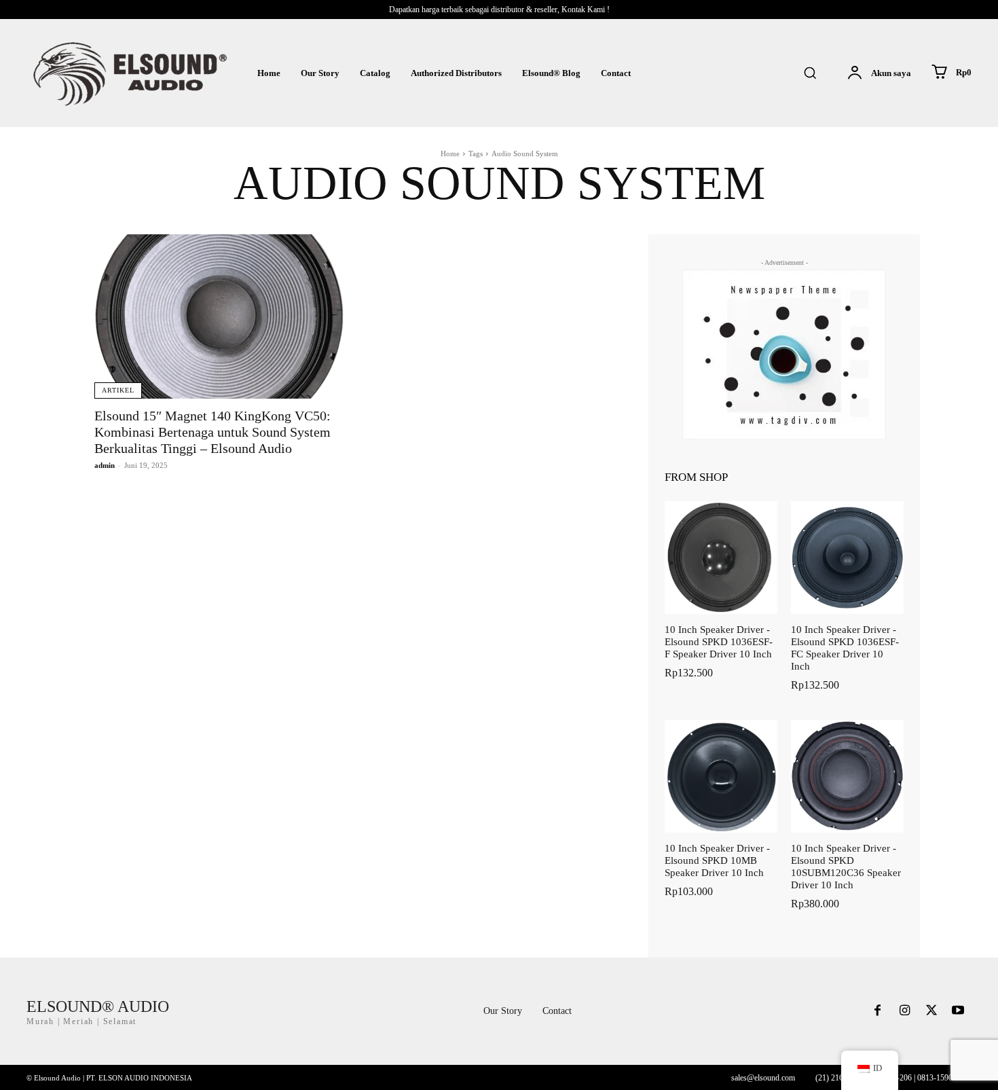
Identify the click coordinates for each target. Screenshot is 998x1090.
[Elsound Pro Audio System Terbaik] (128, 73)
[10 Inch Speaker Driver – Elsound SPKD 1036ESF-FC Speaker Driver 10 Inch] (847, 557)
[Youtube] (958, 1011)
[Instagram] (904, 1011)
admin (104, 465)
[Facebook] (877, 1011)
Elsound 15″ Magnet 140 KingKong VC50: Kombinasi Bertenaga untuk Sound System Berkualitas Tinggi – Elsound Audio (212, 432)
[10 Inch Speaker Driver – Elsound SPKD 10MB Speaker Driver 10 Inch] (721, 776)
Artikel (118, 390)
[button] (810, 72)
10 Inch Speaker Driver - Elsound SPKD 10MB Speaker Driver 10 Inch (717, 860)
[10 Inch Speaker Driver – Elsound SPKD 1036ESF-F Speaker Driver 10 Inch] (721, 557)
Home (450, 153)
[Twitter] (931, 1011)
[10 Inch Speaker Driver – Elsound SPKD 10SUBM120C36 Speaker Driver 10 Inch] (847, 776)
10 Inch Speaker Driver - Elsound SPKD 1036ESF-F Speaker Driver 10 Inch (719, 641)
